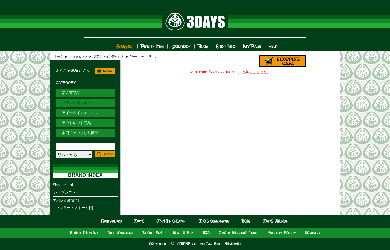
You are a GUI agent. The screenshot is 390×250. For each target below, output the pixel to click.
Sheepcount (138, 56)
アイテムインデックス (80, 113)
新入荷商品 (71, 93)
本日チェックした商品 (80, 133)
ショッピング (78, 56)
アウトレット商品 (76, 123)
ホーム (58, 56)
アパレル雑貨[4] (66, 200)
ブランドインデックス (109, 56)
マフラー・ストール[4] (74, 208)
